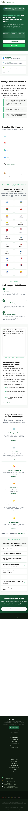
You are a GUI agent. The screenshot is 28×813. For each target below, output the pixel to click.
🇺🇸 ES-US (15, 797)
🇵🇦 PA (21, 795)
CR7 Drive (14, 749)
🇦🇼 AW (6, 794)
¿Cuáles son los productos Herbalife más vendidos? (13, 582)
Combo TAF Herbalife (14, 743)
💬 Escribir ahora (14, 45)
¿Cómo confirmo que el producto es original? (11, 588)
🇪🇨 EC (24, 794)
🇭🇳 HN (12, 795)
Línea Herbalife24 (14, 752)
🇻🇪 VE (12, 797)
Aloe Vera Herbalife (14, 745)
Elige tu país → (14, 41)
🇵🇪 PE (24, 795)
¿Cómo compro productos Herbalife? (12, 553)
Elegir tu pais (15, 727)
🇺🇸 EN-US (20, 797)
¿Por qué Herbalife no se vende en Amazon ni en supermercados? (11, 565)
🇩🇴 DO (21, 794)
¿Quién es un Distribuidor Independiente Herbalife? (12, 558)
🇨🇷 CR (18, 794)
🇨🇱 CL (12, 794)
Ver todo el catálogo (14, 737)
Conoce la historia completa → (11, 403)
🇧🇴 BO (9, 794)
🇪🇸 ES (6, 795)
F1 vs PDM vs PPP (14, 741)
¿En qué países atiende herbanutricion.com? (8, 571)
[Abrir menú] (26, 2)
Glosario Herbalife (14, 754)
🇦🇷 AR (3, 794)
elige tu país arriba (22, 533)
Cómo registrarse (14, 765)
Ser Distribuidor (14, 761)
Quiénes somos (14, 759)
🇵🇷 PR (3, 797)
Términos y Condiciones (7, 809)
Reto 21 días (14, 769)
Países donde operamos (14, 767)
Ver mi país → (14, 609)
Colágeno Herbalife (14, 739)
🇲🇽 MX (15, 795)
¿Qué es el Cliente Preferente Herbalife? (12, 577)
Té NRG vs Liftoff (14, 747)
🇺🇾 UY (9, 797)
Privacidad (14, 809)
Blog (14, 771)
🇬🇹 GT (9, 795)
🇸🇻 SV (3, 795)
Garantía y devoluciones (21, 809)
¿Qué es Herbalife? (7, 549)
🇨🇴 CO (15, 794)
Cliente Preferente (14, 763)
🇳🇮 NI (18, 795)
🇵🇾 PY (6, 797)
